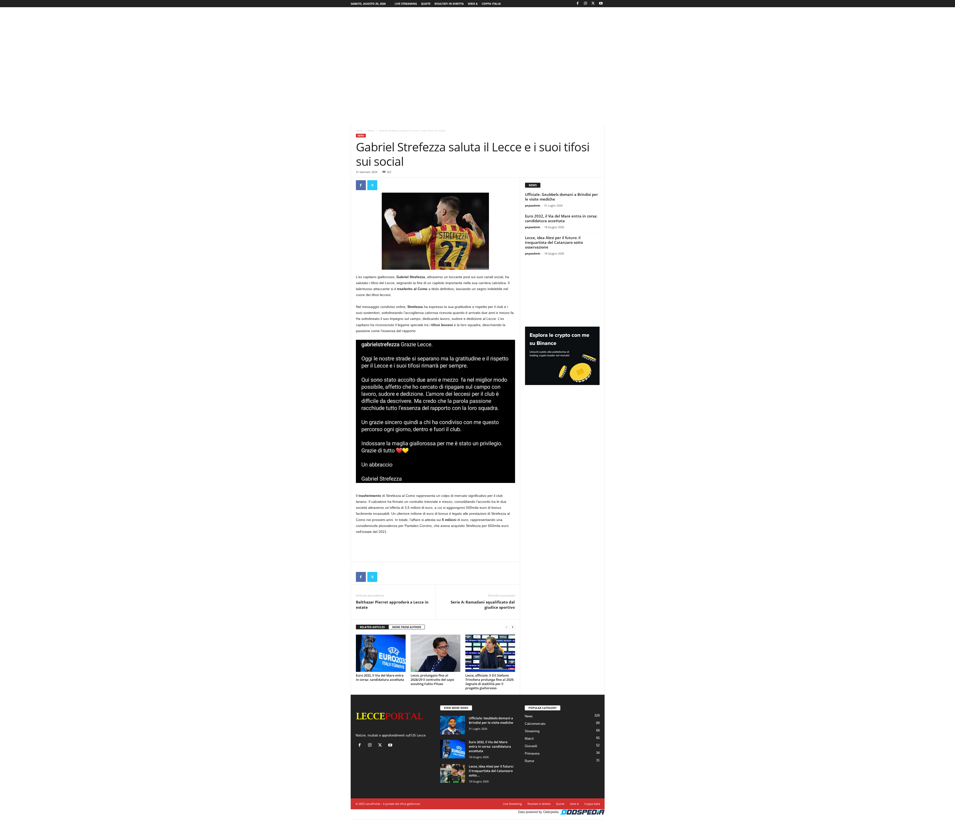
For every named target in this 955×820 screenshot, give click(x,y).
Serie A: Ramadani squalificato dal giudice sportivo (483, 605)
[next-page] (512, 627)
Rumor (529, 761)
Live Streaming (406, 3)
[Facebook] (578, 3)
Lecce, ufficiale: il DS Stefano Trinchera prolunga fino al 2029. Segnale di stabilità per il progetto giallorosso (489, 681)
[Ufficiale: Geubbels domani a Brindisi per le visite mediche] (452, 725)
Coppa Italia (491, 3)
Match (529, 738)
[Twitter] (593, 3)
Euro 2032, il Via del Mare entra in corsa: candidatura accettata (380, 677)
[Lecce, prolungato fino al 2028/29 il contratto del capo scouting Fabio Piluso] (435, 653)
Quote (425, 3)
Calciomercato (535, 724)
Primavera (532, 753)
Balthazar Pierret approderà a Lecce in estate (392, 605)
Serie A (473, 3)
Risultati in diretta (449, 3)
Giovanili (531, 746)
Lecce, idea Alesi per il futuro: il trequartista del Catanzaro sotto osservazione (554, 242)
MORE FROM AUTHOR (406, 627)
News (371, 130)
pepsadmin (532, 205)
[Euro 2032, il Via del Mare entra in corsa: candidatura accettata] (381, 653)
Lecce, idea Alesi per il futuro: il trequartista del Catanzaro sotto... (491, 770)
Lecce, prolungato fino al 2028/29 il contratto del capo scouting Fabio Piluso (432, 679)
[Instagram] (585, 3)
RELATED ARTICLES (372, 627)
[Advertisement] (477, 23)
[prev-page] (506, 627)
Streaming (532, 731)
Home (359, 130)
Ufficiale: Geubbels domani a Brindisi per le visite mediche (561, 197)
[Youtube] (601, 3)
